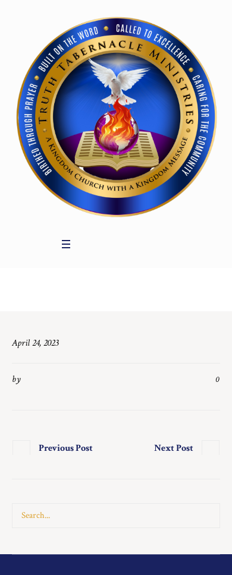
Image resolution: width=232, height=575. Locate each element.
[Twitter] (105, 244)
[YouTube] (121, 244)
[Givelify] (137, 244)
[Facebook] (89, 244)
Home (104, 292)
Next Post (173, 448)
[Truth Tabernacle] (116, 116)
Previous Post (66, 448)
